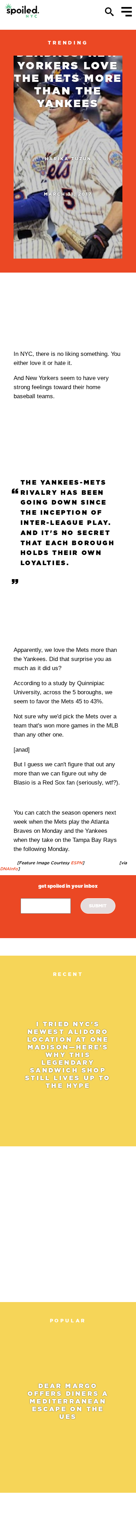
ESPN (75, 862)
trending (68, 42)
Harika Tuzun (68, 158)
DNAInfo (9, 868)
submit (98, 905)
